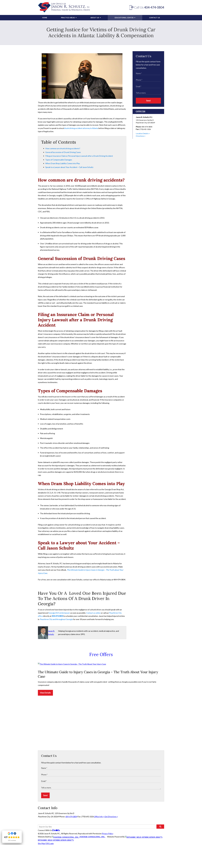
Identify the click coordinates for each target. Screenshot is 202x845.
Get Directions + (111, 816)
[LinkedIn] (55, 830)
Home (44, 18)
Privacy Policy (107, 833)
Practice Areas (68, 18)
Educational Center (124, 18)
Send (148, 100)
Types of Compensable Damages (58, 160)
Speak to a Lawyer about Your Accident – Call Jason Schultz (69, 167)
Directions (140, 136)
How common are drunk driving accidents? (62, 148)
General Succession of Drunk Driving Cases (63, 152)
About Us (94, 18)
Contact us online (93, 613)
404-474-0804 (154, 7)
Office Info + (99, 816)
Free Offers (101, 654)
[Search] (160, 826)
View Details (45, 693)
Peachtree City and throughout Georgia (56, 619)
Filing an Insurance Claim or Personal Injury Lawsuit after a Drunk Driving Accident (79, 156)
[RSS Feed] (59, 830)
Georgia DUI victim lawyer (59, 613)
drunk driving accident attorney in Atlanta (81, 128)
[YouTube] (57, 830)
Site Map (41, 843)
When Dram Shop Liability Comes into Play (62, 163)
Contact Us (154, 18)
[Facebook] (53, 830)
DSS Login (49, 843)
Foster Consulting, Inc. (92, 837)
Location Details (142, 133)
